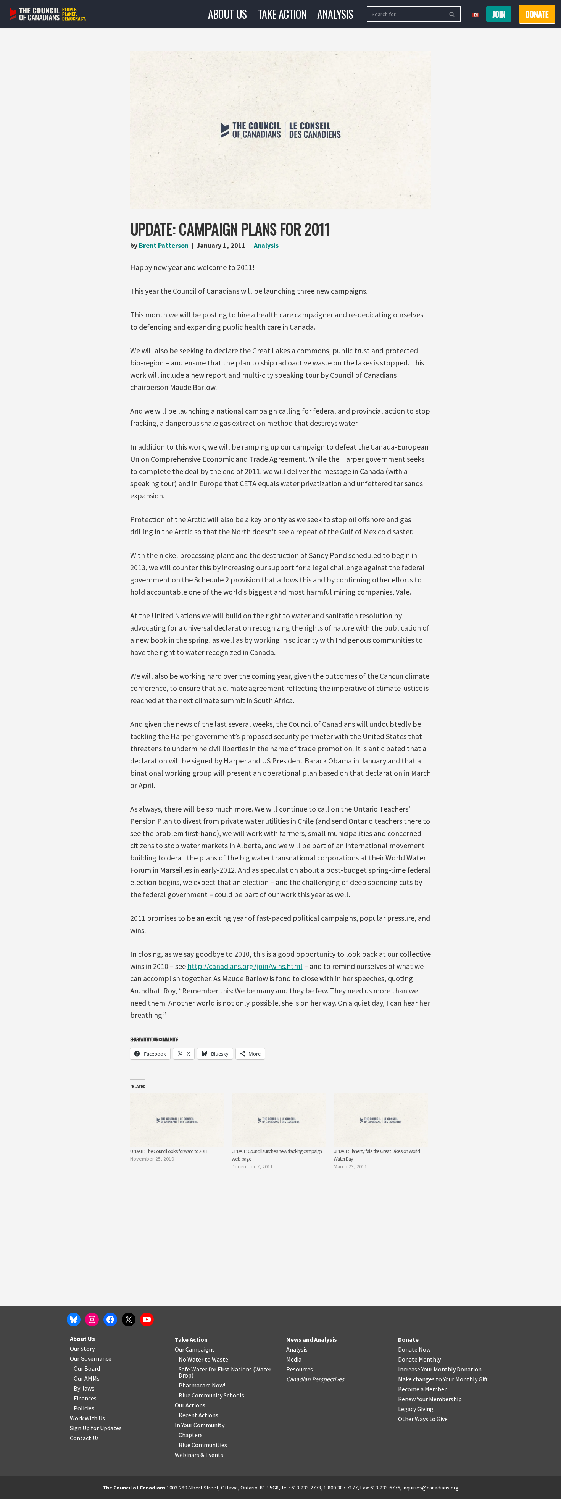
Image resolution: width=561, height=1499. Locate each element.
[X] (128, 1319)
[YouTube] (147, 1319)
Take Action (282, 14)
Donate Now (414, 1349)
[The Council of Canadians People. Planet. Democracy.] (48, 14)
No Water (192, 1359)
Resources (299, 1369)
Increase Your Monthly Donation (440, 1369)
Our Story (82, 1348)
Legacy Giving (416, 1409)
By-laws (84, 1388)
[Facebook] (110, 1319)
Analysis (335, 14)
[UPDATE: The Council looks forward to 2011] (177, 1120)
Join (498, 14)
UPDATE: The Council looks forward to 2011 (169, 1151)
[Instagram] (92, 1319)
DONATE (537, 14)
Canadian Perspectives (315, 1379)
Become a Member (422, 1389)
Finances (85, 1398)
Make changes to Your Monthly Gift (443, 1379)
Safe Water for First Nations (215, 1369)
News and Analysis (311, 1339)
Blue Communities (203, 1445)
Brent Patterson (164, 245)
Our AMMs (87, 1378)
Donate (408, 1339)
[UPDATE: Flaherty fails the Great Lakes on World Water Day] (381, 1120)
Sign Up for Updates (96, 1428)
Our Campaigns (195, 1349)
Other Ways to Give (423, 1419)
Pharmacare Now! (202, 1385)
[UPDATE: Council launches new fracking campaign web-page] (279, 1120)
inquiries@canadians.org (431, 1487)
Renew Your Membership (430, 1399)
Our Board (87, 1368)
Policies (84, 1408)
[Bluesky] (74, 1319)
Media (293, 1359)
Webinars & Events (199, 1455)
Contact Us (84, 1438)
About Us (227, 14)
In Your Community (199, 1425)
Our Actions (190, 1405)
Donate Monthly (419, 1359)
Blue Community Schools (211, 1395)
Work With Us (87, 1418)
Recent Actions (198, 1415)
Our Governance (90, 1358)
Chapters (191, 1435)
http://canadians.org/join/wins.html (245, 966)
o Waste (217, 1359)
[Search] (452, 14)
